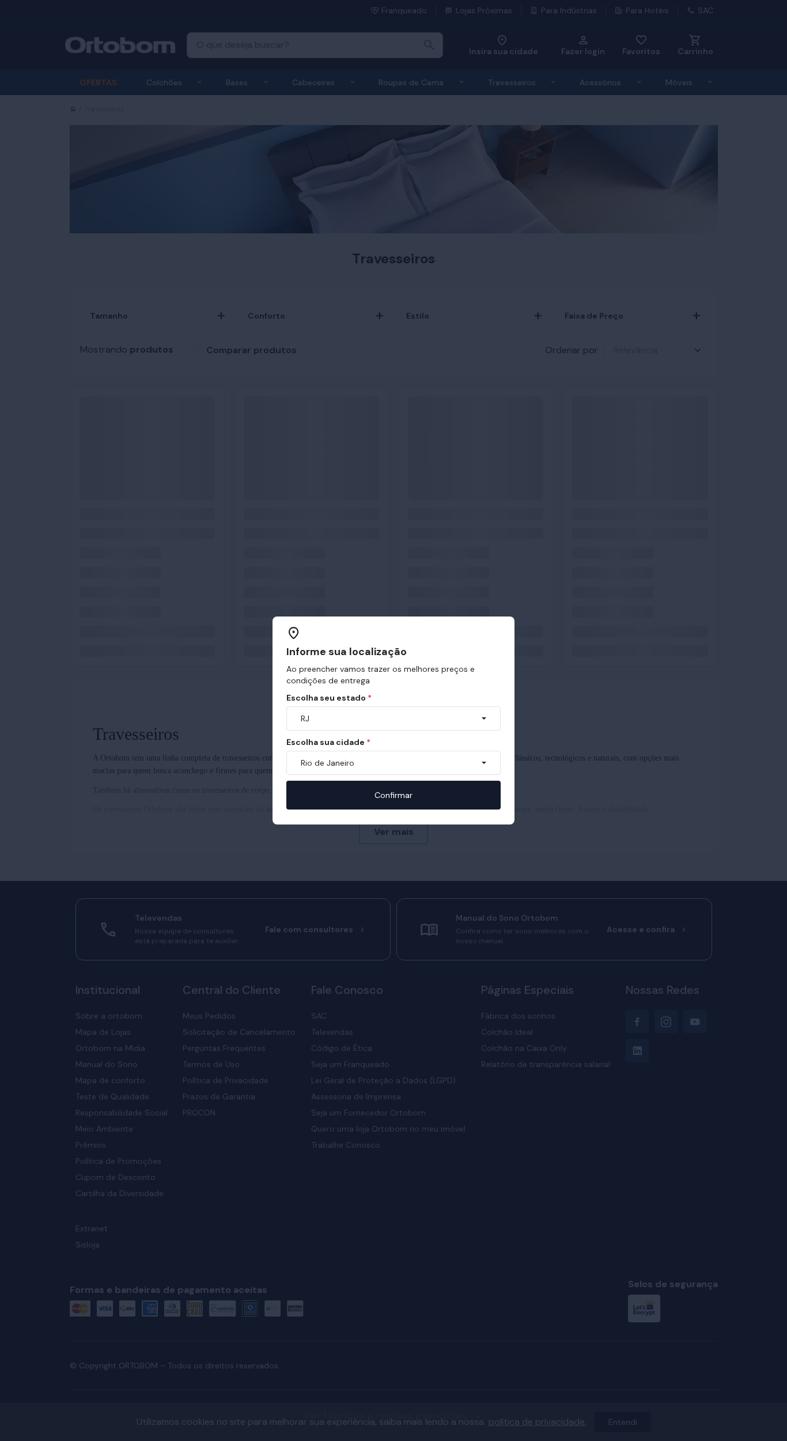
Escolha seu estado (329, 698)
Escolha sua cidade (328, 742)
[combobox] (393, 718)
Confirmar (393, 795)
